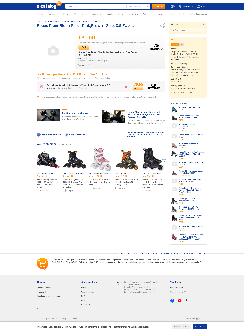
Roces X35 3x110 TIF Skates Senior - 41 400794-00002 (190, 208)
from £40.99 (121, 176)
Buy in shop (138, 88)
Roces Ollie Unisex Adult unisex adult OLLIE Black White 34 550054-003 (191, 154)
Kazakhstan (86, 304)
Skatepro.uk (82, 58)
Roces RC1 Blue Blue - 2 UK (189, 107)
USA (83, 296)
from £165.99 (148, 176)
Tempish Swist (121, 173)
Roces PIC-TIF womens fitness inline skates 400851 (191, 172)
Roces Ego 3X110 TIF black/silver (187, 200)
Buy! (84, 47)
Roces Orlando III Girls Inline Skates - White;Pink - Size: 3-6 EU (191, 190)
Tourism (170, 14)
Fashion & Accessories (198, 14)
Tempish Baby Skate (45, 173)
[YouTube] (180, 300)
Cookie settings (181, 327)
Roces (97, 21)
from (184, 175)
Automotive (147, 14)
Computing (53, 14)
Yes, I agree (200, 327)
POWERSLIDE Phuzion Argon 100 (102, 173)
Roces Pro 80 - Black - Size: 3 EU (191, 136)
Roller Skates (87, 21)
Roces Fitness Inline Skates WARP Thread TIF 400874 (189, 117)
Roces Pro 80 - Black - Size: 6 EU (191, 227)
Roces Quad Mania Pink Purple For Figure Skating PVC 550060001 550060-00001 (191, 237)
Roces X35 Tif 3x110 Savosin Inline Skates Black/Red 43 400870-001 (190, 218)
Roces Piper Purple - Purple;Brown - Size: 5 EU (189, 126)
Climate (110, 14)
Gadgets (40, 14)
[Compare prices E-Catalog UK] (49, 6)
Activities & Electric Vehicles (70, 21)
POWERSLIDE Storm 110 (151, 173)
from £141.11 (69, 176)
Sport (181, 14)
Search (159, 6)
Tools (160, 14)
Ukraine (84, 288)
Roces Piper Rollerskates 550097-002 (189, 144)
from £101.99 (95, 176)
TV (75, 14)
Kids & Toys (133, 14)
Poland (84, 300)
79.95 (138, 84)
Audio (84, 14)
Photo (65, 14)
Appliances (96, 14)
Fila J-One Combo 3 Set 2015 (74, 173)
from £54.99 (43, 176)
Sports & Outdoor (51, 21)
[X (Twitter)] (186, 300)
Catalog (39, 21)
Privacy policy (42, 292)
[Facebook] (172, 301)
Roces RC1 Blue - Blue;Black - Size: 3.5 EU (190, 181)
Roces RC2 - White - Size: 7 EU (191, 163)
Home (120, 14)
